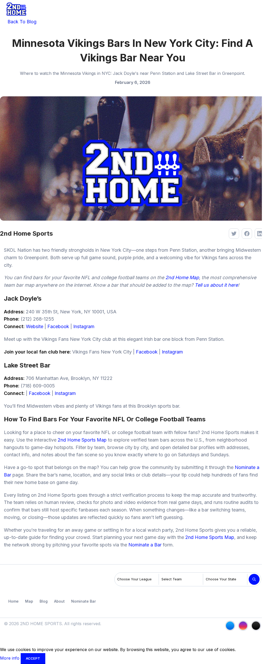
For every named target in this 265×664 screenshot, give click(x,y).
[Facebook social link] (230, 625)
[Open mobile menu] (257, 9)
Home (13, 601)
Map (29, 601)
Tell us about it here (216, 285)
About (59, 601)
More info (10, 658)
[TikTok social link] (256, 625)
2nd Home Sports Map (82, 440)
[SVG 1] (16, 580)
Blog (44, 601)
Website (34, 326)
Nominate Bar (83, 601)
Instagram (83, 326)
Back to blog (21, 21)
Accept (33, 658)
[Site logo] (16, 8)
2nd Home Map (182, 277)
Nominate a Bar (144, 544)
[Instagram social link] (243, 625)
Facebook (58, 326)
